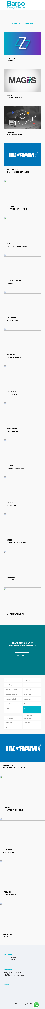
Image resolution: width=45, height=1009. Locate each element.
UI (6, 727)
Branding (27, 680)
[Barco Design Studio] (16, 8)
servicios (9, 723)
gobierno (27, 699)
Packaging (9, 718)
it (24, 704)
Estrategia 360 (11, 699)
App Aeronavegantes (15, 614)
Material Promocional (28, 710)
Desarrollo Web (11, 690)
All (7, 680)
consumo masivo (30, 685)
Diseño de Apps (29, 690)
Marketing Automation (10, 710)
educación (28, 694)
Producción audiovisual (28, 717)
